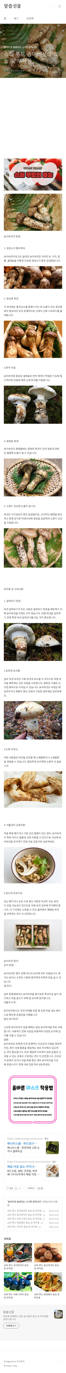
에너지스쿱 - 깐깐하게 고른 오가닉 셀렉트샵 (23, 1149)
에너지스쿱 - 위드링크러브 (22, 1143)
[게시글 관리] (20, 1188)
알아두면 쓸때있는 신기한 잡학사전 (24, 1201)
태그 (16, 18)
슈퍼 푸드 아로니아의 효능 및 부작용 (24, 1218)
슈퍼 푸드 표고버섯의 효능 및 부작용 (24, 1214)
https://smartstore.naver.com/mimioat (29, 1161)
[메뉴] (59, 6)
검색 (52, 6)
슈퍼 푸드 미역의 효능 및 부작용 (22, 1226)
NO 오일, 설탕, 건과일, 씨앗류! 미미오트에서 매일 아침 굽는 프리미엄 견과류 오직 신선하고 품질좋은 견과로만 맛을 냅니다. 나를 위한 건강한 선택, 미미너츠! (23, 1172)
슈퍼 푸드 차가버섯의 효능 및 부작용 (24, 1210)
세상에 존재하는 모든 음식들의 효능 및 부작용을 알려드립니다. (25, 1318)
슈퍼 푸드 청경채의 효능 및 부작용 (23, 1222)
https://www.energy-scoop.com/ (25, 1138)
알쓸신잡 (12, 6)
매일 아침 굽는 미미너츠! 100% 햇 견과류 (22, 1166)
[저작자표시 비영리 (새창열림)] (40, 1188)
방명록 (30, 18)
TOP (59, 1362)
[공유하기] (16, 1188)
